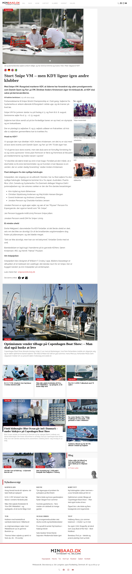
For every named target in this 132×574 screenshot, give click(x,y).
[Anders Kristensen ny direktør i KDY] (85, 149)
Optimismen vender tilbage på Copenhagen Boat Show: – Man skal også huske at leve (48, 345)
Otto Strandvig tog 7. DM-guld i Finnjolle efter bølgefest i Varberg (48, 471)
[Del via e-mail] (26, 278)
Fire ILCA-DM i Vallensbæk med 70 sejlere (81, 384)
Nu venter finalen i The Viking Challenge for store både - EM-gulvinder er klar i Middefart (79, 418)
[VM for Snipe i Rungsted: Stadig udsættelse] (85, 130)
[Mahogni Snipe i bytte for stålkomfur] (85, 169)
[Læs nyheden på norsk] (12, 70)
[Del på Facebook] (19, 278)
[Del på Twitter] (23, 278)
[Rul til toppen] (129, 571)
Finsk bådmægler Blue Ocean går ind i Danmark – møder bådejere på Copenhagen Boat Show (31, 430)
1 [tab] (50, 61)
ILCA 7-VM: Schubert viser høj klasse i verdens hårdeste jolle (17, 384)
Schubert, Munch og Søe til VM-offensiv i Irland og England (79, 444)
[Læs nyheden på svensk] (16, 70)
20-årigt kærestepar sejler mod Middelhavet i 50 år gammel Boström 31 (16, 528)
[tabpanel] (50, 38)
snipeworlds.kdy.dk (26, 272)
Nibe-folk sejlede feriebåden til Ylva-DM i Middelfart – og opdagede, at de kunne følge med (49, 384)
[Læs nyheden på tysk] (9, 70)
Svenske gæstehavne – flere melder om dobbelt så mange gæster (47, 506)
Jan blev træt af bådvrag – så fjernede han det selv (17, 471)
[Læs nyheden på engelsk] (5, 70)
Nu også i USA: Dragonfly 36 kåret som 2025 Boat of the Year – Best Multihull (81, 528)
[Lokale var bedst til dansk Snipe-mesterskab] (85, 110)
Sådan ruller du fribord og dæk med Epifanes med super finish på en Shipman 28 (77, 463)
